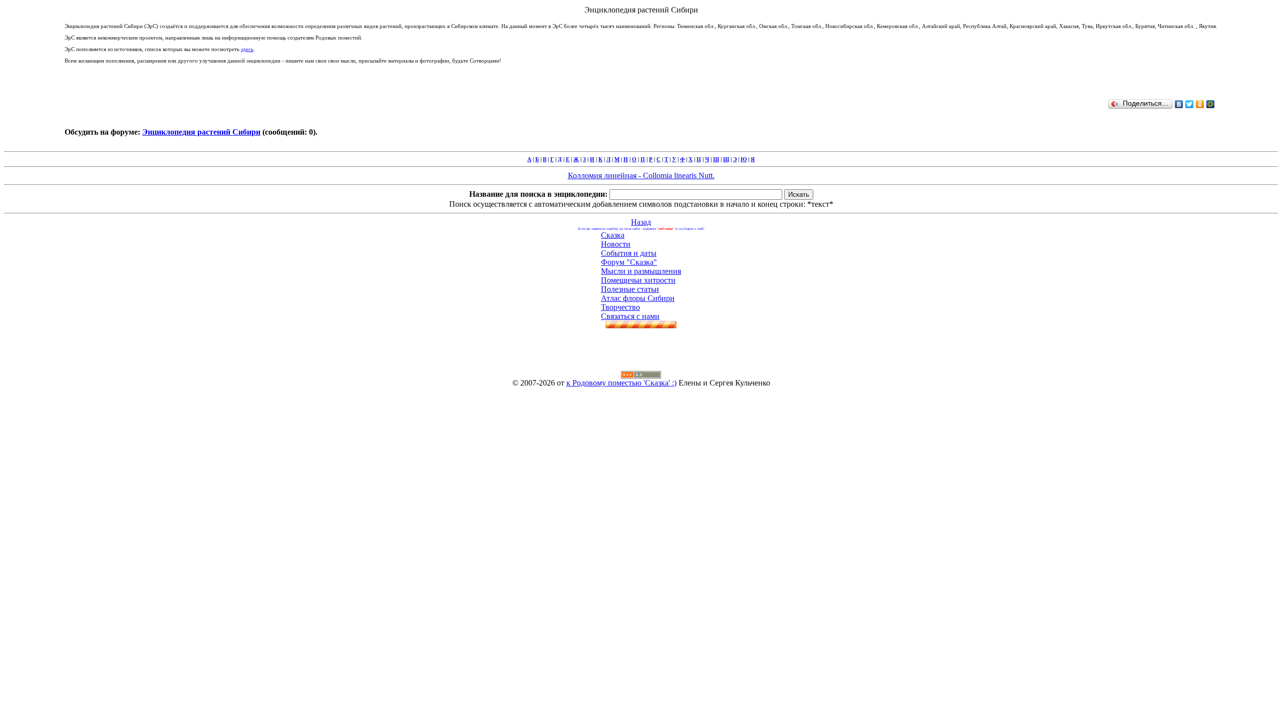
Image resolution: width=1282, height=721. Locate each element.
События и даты (629, 253)
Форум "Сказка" (629, 262)
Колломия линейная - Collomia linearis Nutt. (641, 175)
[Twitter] (1189, 104)
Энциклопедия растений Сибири (201, 132)
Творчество (620, 307)
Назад (641, 222)
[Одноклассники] (1200, 104)
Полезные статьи (630, 289)
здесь (247, 49)
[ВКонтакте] (1179, 104)
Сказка (612, 235)
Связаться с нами (630, 316)
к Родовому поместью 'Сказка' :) (621, 383)
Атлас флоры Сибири (638, 298)
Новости (615, 244)
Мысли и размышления (641, 271)
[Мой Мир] (1210, 104)
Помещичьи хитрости (638, 280)
